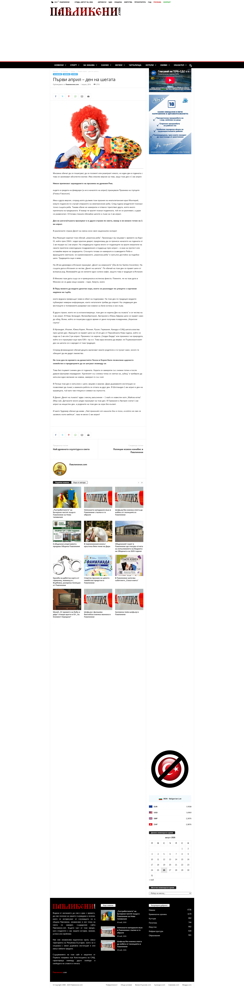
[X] (62, 96)
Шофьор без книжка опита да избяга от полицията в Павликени (129, 512)
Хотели (150, 65)
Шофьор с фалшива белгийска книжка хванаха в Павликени (97, 614)
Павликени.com (72, 84)
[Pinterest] (69, 96)
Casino (105, 65)
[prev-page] (138, 482)
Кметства (128, 2)
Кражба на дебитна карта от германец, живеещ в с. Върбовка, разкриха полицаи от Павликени (66, 581)
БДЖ (110, 2)
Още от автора (79, 482)
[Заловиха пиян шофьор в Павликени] (129, 599)
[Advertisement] (161, 11)
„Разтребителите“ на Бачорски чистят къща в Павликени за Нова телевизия (64, 513)
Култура (152, 919)
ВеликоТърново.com (143, 985)
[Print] (88, 96)
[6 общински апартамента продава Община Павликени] (67, 531)
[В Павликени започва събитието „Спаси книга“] (129, 565)
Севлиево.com (173, 985)
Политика (153, 923)
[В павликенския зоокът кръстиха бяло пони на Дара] (98, 531)
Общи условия (126, 985)
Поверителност (111, 985)
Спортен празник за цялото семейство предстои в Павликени (96, 580)
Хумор (73, 71)
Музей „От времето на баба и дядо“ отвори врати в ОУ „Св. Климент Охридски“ (66, 614)
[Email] (82, 96)
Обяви (163, 65)
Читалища (135, 65)
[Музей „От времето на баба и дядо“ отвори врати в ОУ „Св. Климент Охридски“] (67, 599)
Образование (154, 935)
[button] (190, 66)
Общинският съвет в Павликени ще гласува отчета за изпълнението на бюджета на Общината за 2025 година (129, 547)
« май (151, 880)
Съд (149, 2)
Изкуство (153, 927)
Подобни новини (62, 482)
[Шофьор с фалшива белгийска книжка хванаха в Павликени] (98, 599)
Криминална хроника (158, 914)
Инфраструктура (156, 931)
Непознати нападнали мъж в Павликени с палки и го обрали (97, 512)
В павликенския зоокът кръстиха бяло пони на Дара (97, 545)
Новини (59, 65)
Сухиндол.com (159, 985)
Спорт (73, 65)
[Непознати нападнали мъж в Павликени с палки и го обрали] (98, 497)
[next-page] (141, 482)
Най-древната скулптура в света (71, 449)
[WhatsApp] (75, 96)
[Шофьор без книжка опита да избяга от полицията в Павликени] (129, 497)
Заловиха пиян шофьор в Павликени (127, 613)
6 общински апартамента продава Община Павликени (66, 545)
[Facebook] (56, 96)
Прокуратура (140, 2)
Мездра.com (186, 985)
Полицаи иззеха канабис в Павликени (128, 451)
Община (118, 2)
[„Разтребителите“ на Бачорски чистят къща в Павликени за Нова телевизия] (67, 497)
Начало (55, 71)
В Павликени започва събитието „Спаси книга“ (126, 579)
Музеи (118, 65)
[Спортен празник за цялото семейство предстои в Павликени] (98, 565)
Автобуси (102, 2)
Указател (179, 65)
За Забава (89, 65)
